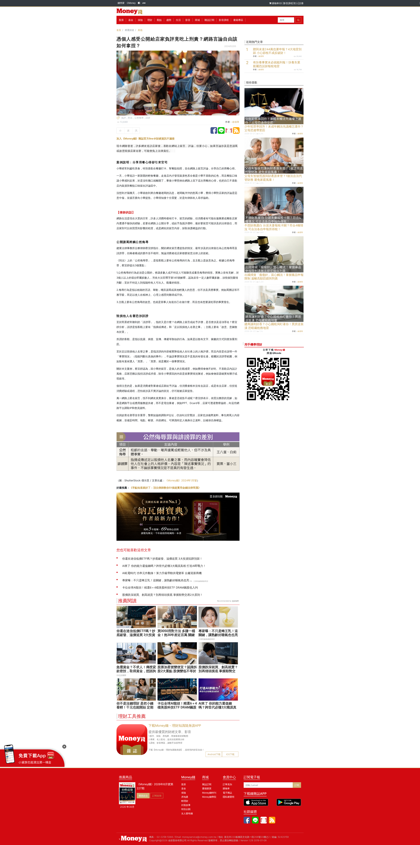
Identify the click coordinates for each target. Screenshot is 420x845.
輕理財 (184, 800)
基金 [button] (130, 20)
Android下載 (214, 754)
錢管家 (121, 2)
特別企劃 (185, 809)
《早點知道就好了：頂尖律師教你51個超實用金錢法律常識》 (165, 487)
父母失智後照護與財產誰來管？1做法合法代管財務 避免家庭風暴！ (273, 177)
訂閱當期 (156, 795)
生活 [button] (178, 20)
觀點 (159, 20)
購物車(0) (277, 3)
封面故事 (185, 805)
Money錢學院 (209, 796)
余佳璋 (235, 121)
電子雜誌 (227, 792)
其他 (140, 30)
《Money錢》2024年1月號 (181, 480)
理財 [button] (149, 20)
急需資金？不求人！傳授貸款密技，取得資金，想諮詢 (136, 669)
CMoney (131, 2)
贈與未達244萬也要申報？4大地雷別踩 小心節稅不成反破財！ (277, 51)
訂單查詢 (227, 784)
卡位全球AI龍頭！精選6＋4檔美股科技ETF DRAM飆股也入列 (177, 707)
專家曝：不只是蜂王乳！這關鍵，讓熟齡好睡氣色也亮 (218, 633)
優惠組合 (143, 795)
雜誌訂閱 (209, 20)
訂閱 (296, 785)
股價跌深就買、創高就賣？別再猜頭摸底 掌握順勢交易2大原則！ (218, 671)
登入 (296, 3)
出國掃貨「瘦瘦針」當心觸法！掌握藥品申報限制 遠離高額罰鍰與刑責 (274, 276)
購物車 (226, 788)
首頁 (118, 30)
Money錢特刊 (209, 792)
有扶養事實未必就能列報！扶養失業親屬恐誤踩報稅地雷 (276, 64)
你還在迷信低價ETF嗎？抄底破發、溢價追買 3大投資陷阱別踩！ (135, 635)
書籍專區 (238, 20)
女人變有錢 (187, 813)
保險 (140, 20)
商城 (197, 20)
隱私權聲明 (228, 796)
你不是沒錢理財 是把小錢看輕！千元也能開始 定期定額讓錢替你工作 (134, 707)
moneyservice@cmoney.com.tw (199, 836)
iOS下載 (230, 754)
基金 (183, 788)
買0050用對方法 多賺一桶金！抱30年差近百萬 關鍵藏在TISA (176, 635)
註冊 (301, 3)
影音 (187, 20)
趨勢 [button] (168, 20)
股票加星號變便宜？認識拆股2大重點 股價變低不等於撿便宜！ (177, 671)
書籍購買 (206, 788)
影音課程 (288, 3)
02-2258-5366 (165, 836)
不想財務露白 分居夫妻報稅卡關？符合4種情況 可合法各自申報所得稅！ (273, 227)
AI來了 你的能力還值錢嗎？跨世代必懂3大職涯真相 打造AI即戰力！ (217, 707)
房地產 (184, 796)
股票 (121, 20)
